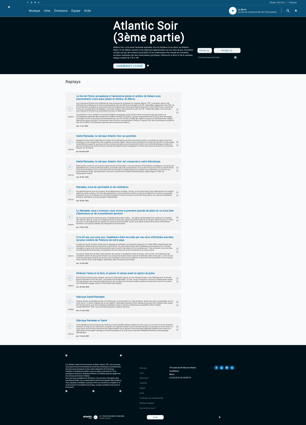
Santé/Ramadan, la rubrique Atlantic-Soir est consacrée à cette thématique (118, 161)
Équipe (75, 10)
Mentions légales (147, 403)
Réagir (155, 417)
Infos (47, 10)
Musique (34, 10)
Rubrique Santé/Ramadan (90, 296)
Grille (87, 10)
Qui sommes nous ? (148, 408)
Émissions (61, 10)
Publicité (143, 383)
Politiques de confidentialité (151, 398)
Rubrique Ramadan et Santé (91, 320)
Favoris (202, 50)
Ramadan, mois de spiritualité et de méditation (102, 187)
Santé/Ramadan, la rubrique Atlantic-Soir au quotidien (106, 136)
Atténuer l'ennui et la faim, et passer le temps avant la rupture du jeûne (115, 273)
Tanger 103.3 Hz (277, 2)
